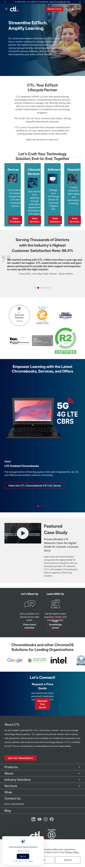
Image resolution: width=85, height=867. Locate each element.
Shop (8, 792)
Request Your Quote (42, 704)
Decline (68, 859)
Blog (7, 810)
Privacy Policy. (72, 852)
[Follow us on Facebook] (52, 819)
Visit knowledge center (55, 624)
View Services (35, 220)
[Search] (67, 9)
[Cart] (79, 9)
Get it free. (66, 2)
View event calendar (29, 626)
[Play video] (22, 533)
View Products (15, 220)
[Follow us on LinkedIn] (33, 819)
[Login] (72, 9)
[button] (35, 288)
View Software (55, 220)
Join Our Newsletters (20, 758)
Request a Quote (55, 9)
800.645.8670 (18, 804)
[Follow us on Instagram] (45, 819)
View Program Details (22, 498)
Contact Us (12, 798)
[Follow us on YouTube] (39, 819)
